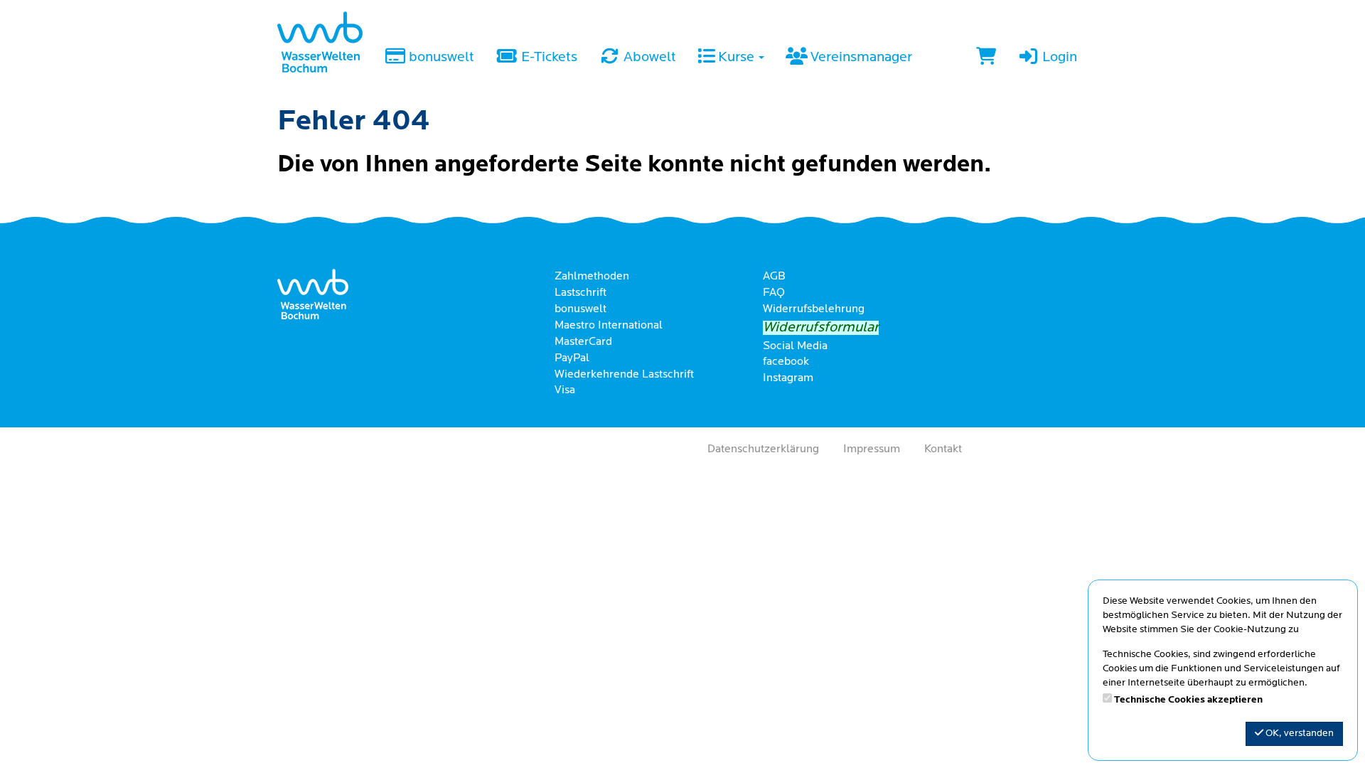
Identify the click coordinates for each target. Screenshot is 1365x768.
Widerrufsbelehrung (813, 309)
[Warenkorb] (986, 58)
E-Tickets (547, 57)
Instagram (788, 378)
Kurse (736, 57)
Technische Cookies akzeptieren (1188, 700)
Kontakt (943, 449)
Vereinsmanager (860, 57)
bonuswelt (440, 57)
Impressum (871, 449)
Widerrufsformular (821, 328)
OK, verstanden (1298, 733)
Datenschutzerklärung (763, 449)
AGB (774, 276)
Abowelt (648, 57)
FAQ (774, 293)
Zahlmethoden (592, 276)
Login (1058, 57)
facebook (786, 362)
